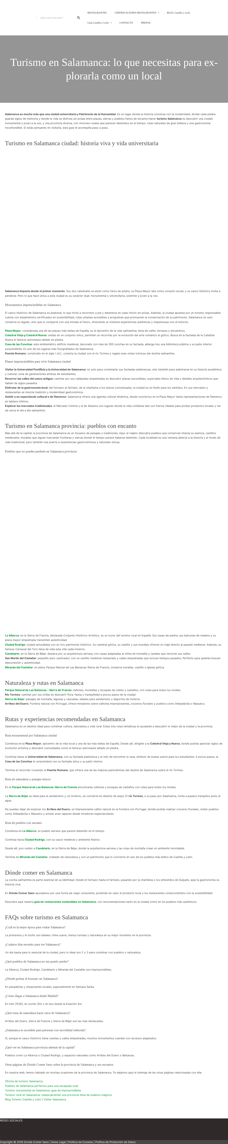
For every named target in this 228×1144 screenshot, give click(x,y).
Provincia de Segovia (96, 62)
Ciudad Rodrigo (15, 644)
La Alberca (12, 635)
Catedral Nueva (36, 335)
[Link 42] (10, 1132)
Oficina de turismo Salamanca (24, 1081)
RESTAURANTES (97, 12)
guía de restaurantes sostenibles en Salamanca (65, 901)
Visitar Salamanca (55, 1099)
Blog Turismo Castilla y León (23, 1099)
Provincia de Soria (94, 68)
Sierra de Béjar (14, 699)
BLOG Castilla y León (178, 12)
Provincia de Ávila (94, 33)
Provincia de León (94, 45)
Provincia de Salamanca (97, 56)
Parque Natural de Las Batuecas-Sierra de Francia (44, 787)
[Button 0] (78, 18)
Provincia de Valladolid (97, 74)
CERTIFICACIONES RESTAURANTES (135, 12)
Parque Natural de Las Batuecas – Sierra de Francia (38, 690)
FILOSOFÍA (129, 23)
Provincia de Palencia (96, 51)
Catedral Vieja (14, 335)
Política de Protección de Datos (115, 1142)
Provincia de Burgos (95, 39)
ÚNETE (127, 29)
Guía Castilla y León (98, 22)
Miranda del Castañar (19, 667)
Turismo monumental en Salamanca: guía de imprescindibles (43, 1090)
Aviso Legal (58, 1142)
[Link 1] (18, 18)
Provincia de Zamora (96, 79)
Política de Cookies (80, 1142)
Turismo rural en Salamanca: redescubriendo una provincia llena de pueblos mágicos (58, 1095)
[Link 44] (50, 1132)
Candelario (12, 653)
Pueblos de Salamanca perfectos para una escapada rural (41, 1086)
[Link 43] (30, 1132)
